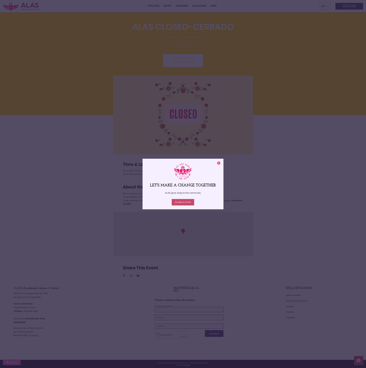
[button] (218, 163)
